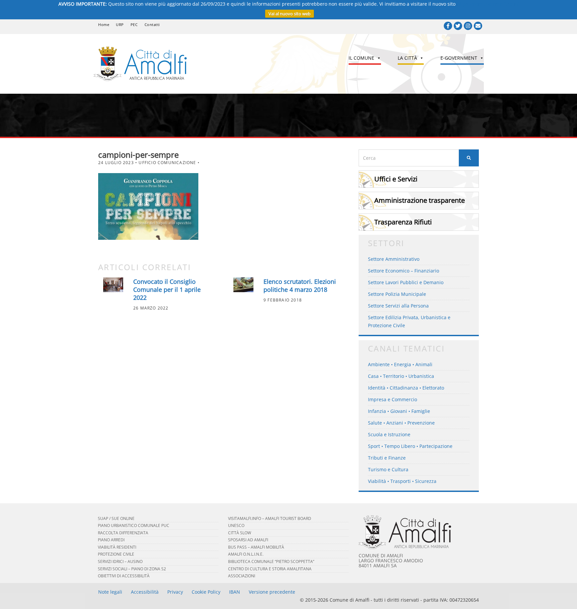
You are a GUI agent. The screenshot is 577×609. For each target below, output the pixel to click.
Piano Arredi (111, 540)
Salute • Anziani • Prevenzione (401, 423)
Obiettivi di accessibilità (124, 576)
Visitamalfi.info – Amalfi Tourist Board (269, 518)
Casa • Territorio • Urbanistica (401, 376)
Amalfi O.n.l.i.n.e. (245, 554)
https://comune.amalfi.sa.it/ (488, 4)
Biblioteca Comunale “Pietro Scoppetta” (271, 561)
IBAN (234, 592)
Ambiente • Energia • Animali (400, 364)
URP (120, 24)
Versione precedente (272, 592)
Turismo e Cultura (388, 469)
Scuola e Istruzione (389, 434)
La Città (407, 58)
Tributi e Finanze (387, 458)
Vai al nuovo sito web (289, 14)
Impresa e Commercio (392, 399)
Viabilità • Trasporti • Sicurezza (402, 481)
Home (103, 24)
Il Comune (361, 58)
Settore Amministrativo (393, 259)
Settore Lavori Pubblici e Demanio (405, 282)
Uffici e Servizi (395, 178)
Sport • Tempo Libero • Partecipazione (410, 446)
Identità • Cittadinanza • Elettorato (406, 388)
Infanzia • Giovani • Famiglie (399, 411)
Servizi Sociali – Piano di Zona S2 (132, 569)
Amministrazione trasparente (419, 200)
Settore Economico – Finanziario (403, 270)
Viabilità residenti (117, 547)
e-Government (458, 58)
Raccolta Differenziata (123, 533)
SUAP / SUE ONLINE (116, 518)
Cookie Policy (206, 592)
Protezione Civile (116, 554)
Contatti (152, 24)
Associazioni (241, 576)
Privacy (175, 592)
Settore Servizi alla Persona (398, 305)
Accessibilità (145, 592)
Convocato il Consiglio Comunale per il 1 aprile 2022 (167, 289)
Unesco (236, 525)
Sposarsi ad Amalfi (248, 540)
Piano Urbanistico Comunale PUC (133, 525)
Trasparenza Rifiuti (403, 221)
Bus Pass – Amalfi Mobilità (256, 547)
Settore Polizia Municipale (397, 294)
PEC (134, 24)
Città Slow (239, 533)
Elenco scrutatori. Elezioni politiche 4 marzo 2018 (299, 285)
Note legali (110, 592)
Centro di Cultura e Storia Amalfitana (270, 569)
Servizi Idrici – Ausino (120, 561)
